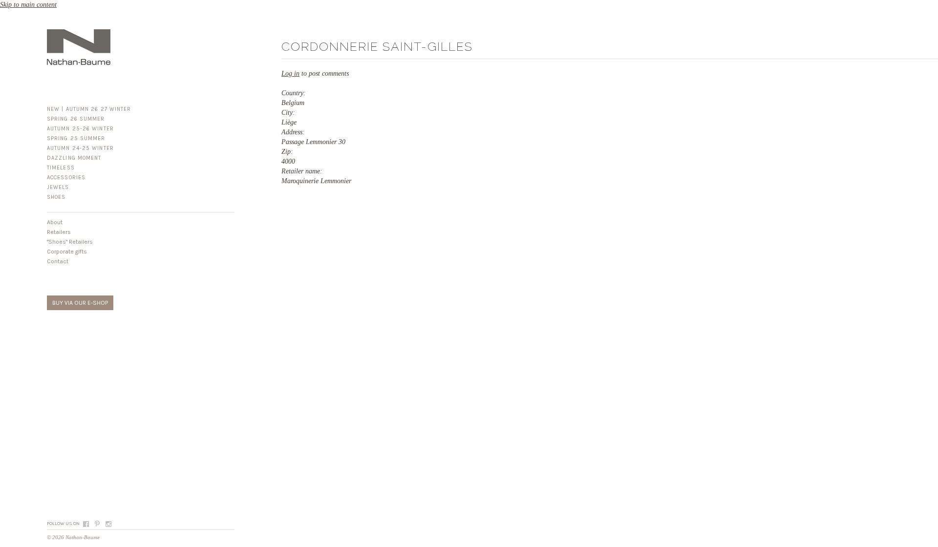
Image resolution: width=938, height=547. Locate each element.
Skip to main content (28, 4)
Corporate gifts (67, 251)
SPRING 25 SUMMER (76, 138)
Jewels (58, 187)
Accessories (66, 177)
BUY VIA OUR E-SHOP (80, 302)
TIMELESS (61, 168)
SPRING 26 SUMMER (76, 119)
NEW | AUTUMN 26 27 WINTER (89, 109)
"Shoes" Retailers (70, 241)
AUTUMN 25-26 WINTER (80, 129)
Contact (57, 261)
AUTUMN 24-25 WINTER (80, 148)
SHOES (56, 197)
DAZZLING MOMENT (74, 158)
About (55, 222)
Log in (290, 73)
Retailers (59, 232)
